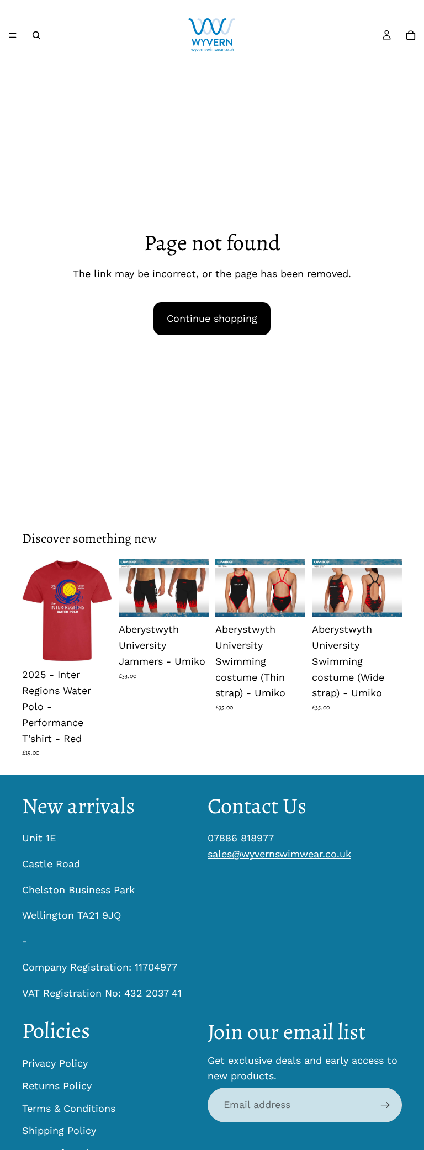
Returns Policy (57, 1085)
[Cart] (411, 35)
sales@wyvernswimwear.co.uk (279, 854)
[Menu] (12, 35)
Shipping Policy (59, 1131)
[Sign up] (385, 1105)
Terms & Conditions (68, 1108)
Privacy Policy (55, 1063)
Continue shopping (212, 318)
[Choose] (95, 646)
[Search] (36, 35)
